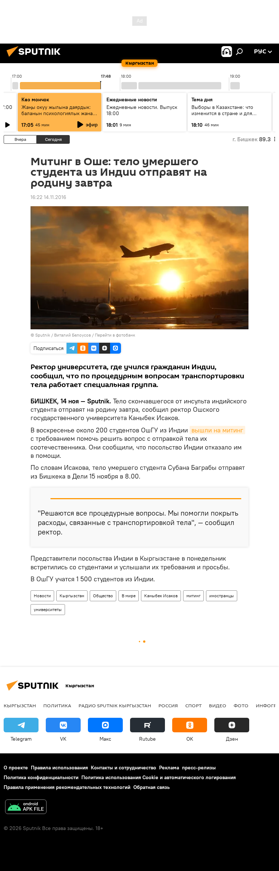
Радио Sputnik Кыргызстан (114, 705)
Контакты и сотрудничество (123, 767)
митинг (193, 595)
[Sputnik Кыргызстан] (36, 57)
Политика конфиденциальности (41, 777)
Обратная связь (151, 787)
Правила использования (59, 767)
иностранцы (221, 595)
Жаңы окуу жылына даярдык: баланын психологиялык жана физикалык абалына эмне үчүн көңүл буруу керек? (57, 116)
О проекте (16, 767)
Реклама (169, 767)
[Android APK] (25, 807)
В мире (129, 595)
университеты (48, 609)
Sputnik (42, 335)
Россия (168, 705)
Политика (57, 705)
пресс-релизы (199, 767)
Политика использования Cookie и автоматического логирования (158, 777)
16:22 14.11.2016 (48, 197)
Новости (42, 595)
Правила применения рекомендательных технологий (67, 787)
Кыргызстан (72, 595)
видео (217, 705)
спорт (193, 705)
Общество (103, 595)
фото (241, 705)
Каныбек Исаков (161, 595)
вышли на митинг (217, 430)
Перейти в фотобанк (115, 335)
